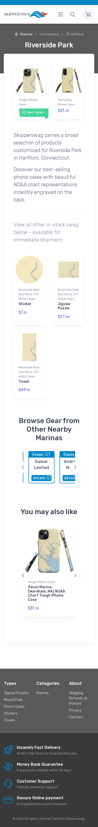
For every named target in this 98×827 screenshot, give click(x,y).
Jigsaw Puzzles (16, 693)
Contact (76, 717)
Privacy (75, 710)
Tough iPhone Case (28, 102)
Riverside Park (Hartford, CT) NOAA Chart (29, 294)
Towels (9, 720)
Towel (24, 381)
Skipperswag (75, 818)
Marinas (26, 34)
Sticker (25, 304)
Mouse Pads (13, 700)
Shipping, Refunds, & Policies (78, 698)
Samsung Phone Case (66, 102)
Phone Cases (14, 706)
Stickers (10, 713)
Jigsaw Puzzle (64, 306)
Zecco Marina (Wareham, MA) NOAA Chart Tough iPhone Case (46, 593)
